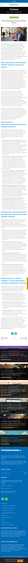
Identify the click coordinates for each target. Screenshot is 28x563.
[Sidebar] (1, 170)
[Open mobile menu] (1, 4)
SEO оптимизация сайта (6, 517)
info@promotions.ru (8, 488)
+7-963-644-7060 (9, 485)
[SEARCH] (25, 473)
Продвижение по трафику (7, 508)
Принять (20, 561)
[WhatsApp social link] (13, 1)
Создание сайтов (5, 515)
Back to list (14, 338)
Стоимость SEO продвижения (7, 524)
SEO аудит (3, 519)
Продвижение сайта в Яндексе (8, 512)
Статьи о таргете (14, 17)
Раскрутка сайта (4, 503)
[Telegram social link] (15, 1)
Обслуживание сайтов (6, 522)
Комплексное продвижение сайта (9, 505)
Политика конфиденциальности (18, 556)
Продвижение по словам (7, 510)
